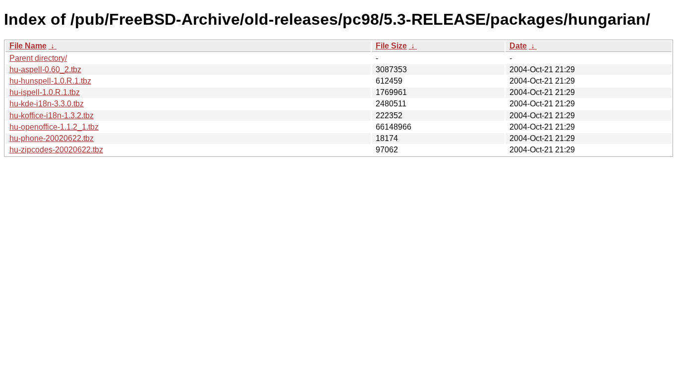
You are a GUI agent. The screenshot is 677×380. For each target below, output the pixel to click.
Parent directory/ (38, 58)
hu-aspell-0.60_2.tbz (45, 69)
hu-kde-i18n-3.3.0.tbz (46, 103)
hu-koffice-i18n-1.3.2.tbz (51, 115)
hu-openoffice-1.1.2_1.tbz (54, 127)
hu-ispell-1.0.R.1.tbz (44, 92)
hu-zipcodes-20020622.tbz (56, 149)
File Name (28, 46)
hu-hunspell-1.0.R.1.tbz (50, 81)
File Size (391, 46)
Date (518, 46)
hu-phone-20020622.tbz (51, 138)
